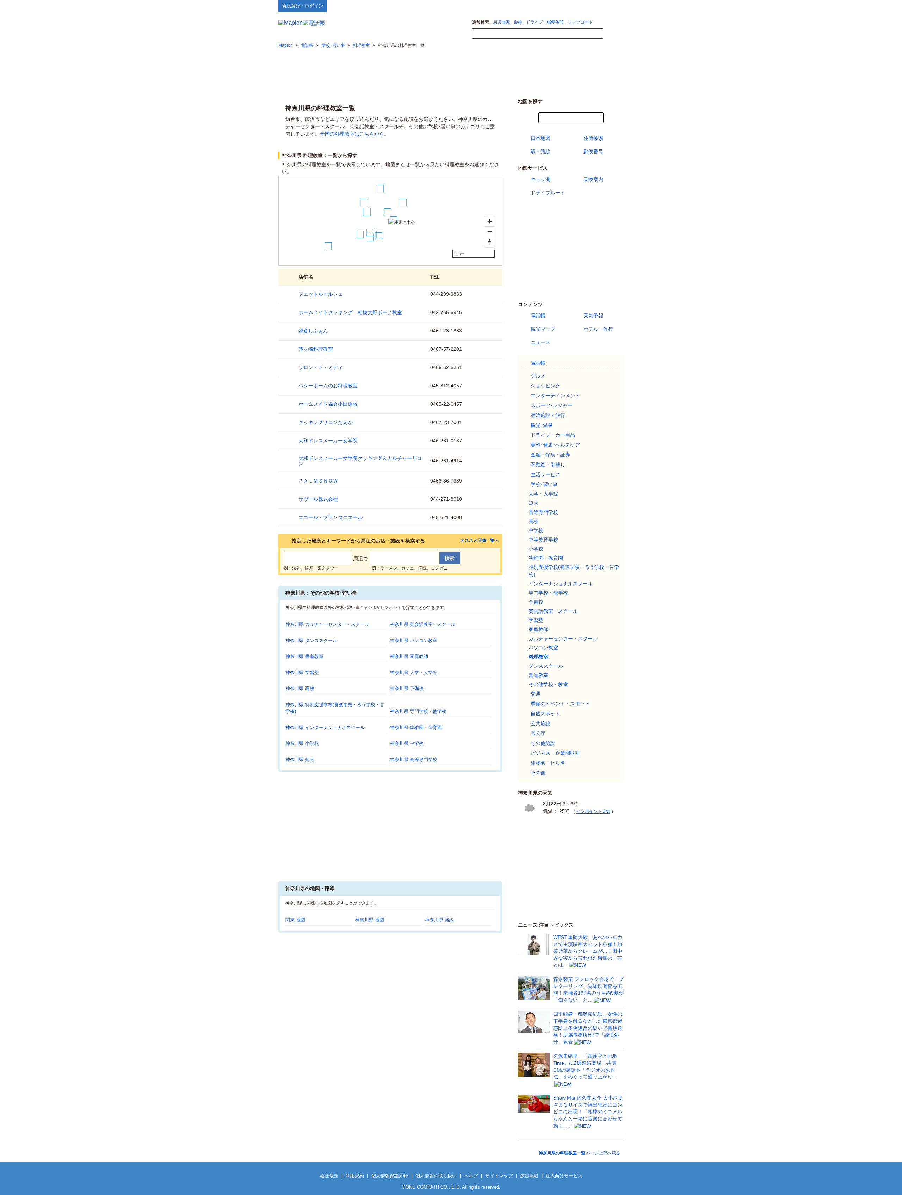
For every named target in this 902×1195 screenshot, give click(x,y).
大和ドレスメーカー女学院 (328, 440)
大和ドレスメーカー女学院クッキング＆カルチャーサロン (360, 460)
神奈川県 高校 (299, 688)
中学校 (536, 530)
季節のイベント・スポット (560, 704)
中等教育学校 (543, 539)
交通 (535, 694)
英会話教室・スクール (553, 611)
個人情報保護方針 (389, 1175)
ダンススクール (546, 666)
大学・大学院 (543, 494)
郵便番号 (555, 22)
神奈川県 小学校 (302, 743)
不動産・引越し (548, 464)
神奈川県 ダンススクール (311, 640)
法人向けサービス (564, 1175)
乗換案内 (593, 179)
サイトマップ (612, 6)
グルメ (538, 376)
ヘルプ (590, 6)
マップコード (580, 22)
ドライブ (534, 22)
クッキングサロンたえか (325, 422)
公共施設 (540, 723)
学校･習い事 (544, 484)
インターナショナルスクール (561, 583)
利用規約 (355, 1175)
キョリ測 (540, 179)
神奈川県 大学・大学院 (413, 672)
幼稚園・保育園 (546, 558)
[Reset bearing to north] (489, 242)
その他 (538, 773)
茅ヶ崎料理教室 (315, 349)
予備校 (536, 602)
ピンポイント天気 (593, 811)
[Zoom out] (489, 231)
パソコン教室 (543, 648)
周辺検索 (501, 22)
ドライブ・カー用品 (553, 435)
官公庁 (538, 733)
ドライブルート (548, 192)
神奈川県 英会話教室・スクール (423, 624)
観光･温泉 (542, 425)
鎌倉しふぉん (313, 331)
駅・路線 (540, 151)
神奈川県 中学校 (407, 743)
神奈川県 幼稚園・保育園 (416, 727)
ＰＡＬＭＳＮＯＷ (318, 481)
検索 (613, 34)
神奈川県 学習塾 (302, 672)
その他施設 (543, 743)
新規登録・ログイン (302, 5)
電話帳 (538, 315)
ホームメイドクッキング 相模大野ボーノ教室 (350, 312)
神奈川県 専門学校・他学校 (418, 711)
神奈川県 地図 (369, 919)
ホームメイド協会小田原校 (328, 404)
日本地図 (540, 138)
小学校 (536, 549)
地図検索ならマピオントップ (554, 6)
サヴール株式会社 (318, 499)
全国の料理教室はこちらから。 (354, 134)
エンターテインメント (555, 395)
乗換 (518, 22)
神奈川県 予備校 (407, 688)
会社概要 (329, 1175)
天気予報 (593, 315)
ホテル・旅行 (598, 329)
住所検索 (593, 138)
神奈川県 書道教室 (304, 656)
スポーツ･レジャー (552, 405)
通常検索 (480, 22)
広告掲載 (529, 1175)
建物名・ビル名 (548, 763)
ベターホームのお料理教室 (328, 385)
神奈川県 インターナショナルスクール (325, 727)
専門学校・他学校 (548, 593)
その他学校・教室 (548, 684)
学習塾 (536, 620)
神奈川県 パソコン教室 (413, 640)
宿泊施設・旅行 (548, 415)
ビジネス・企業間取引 (555, 753)
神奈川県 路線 (439, 919)
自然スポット (545, 713)
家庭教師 (538, 629)
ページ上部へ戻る (579, 1153)
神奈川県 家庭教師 (409, 656)
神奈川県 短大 (299, 759)
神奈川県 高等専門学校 (413, 759)
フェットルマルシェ (320, 294)
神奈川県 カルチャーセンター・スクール (327, 624)
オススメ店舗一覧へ (480, 540)
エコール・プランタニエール (330, 517)
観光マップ (543, 329)
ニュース (540, 342)
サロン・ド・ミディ (320, 367)
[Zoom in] (489, 221)
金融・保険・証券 (550, 455)
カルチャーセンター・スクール (563, 638)
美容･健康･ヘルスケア (555, 445)
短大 (533, 503)
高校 (533, 521)
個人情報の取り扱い (436, 1175)
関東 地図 (295, 919)
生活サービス (545, 474)
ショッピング (545, 385)
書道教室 (538, 675)
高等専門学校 (543, 512)
